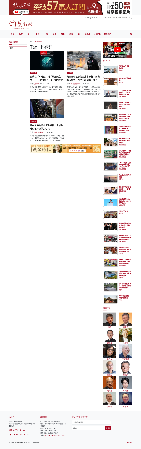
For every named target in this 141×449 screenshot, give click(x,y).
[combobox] (18, 48)
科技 (71, 34)
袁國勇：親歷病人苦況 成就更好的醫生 (125, 104)
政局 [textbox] (12, 48)
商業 (63, 34)
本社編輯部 (75, 84)
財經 (37, 34)
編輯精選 (122, 205)
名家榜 (87, 34)
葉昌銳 (121, 70)
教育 (21, 34)
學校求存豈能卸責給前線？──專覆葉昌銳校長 (125, 189)
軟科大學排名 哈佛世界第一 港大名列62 (124, 141)
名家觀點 (70, 73)
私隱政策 (129, 442)
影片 (79, 34)
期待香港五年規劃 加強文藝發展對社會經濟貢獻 (125, 273)
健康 (54, 34)
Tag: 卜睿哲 (38, 42)
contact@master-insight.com (55, 435)
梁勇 (120, 290)
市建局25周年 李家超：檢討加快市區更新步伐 (125, 201)
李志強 (121, 213)
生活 (46, 34)
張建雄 (121, 179)
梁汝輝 (121, 253)
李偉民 (121, 278)
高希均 (37, 84)
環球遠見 (33, 73)
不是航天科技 (123, 211)
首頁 (31, 42)
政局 (12, 34)
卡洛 (120, 300)
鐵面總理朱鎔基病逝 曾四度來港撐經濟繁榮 (125, 225)
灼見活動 (97, 34)
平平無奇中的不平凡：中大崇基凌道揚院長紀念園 (125, 286)
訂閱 (108, 428)
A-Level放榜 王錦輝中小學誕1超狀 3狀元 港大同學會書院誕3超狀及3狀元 (125, 167)
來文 (120, 193)
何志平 (121, 82)
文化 (29, 34)
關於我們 (107, 34)
